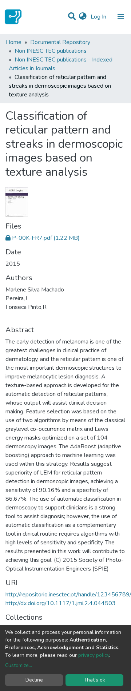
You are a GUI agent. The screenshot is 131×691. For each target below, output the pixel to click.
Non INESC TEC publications (51, 51)
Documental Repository (60, 42)
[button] (82, 16)
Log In (99, 17)
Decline (34, 679)
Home (13, 42)
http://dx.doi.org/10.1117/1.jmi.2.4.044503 (60, 603)
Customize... (18, 665)
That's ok (94, 679)
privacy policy (93, 655)
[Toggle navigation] (121, 16)
